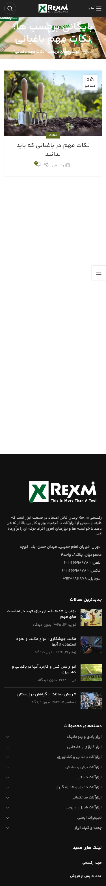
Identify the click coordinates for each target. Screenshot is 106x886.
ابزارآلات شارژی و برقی (84, 807)
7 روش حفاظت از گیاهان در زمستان (46, 694)
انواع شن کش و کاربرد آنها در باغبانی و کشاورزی (44, 670)
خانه (89, 52)
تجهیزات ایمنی (89, 818)
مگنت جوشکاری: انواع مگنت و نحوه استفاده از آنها (46, 642)
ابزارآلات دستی (89, 777)
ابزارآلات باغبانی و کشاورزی (79, 757)
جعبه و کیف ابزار (88, 828)
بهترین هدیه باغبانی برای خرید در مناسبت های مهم (41, 614)
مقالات (53, 135)
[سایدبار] (99, 273)
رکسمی (58, 165)
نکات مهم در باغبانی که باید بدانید (53, 150)
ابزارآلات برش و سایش (83, 767)
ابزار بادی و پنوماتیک (84, 737)
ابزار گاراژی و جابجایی (84, 747)
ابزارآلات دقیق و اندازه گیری (78, 787)
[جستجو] (10, 8)
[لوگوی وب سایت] (53, 8)
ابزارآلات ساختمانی (87, 798)
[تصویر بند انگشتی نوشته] (91, 618)
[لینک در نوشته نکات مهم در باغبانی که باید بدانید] (53, 103)
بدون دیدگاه (42, 625)
